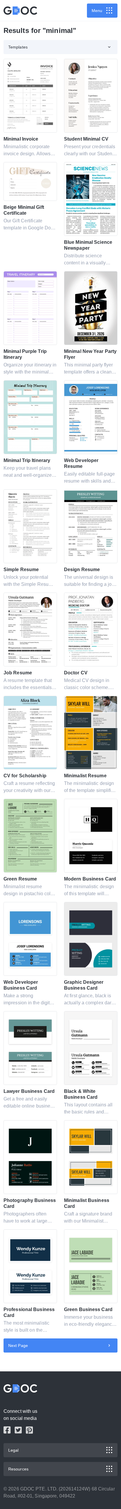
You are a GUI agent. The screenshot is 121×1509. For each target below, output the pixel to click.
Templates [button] (18, 47)
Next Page (18, 1345)
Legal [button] (13, 1450)
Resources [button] (18, 1469)
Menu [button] (97, 10)
